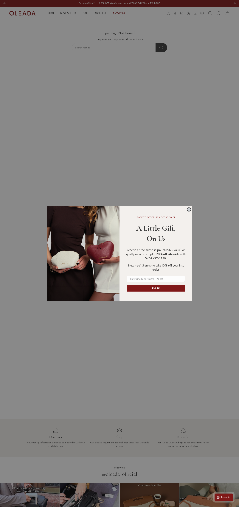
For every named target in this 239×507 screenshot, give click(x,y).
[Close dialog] (189, 209)
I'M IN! (156, 288)
